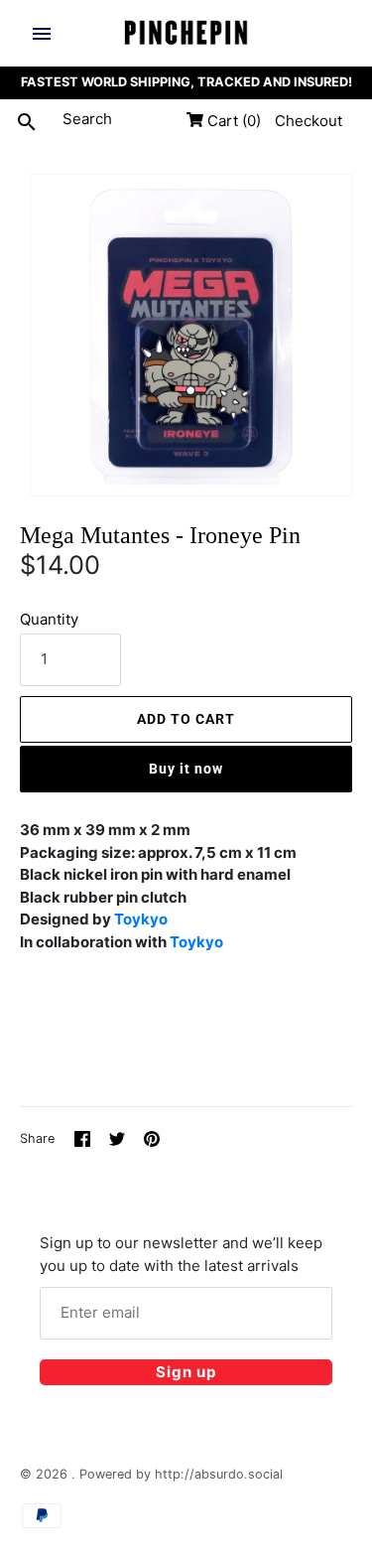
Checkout (308, 120)
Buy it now (186, 769)
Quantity (49, 619)
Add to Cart (186, 719)
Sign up (186, 1371)
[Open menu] (41, 34)
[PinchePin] (186, 33)
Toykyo (141, 919)
